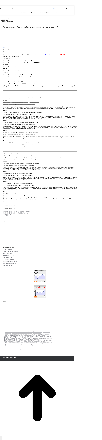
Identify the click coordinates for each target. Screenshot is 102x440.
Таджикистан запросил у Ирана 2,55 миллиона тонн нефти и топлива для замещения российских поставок (27, 343)
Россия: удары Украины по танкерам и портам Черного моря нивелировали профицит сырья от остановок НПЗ (27, 334)
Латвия (4, 195)
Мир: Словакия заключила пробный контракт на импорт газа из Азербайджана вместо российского (23, 112)
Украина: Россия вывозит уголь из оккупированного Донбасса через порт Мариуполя (20, 122)
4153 (14, 205)
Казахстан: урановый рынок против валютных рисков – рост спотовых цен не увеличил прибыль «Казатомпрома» (28, 340)
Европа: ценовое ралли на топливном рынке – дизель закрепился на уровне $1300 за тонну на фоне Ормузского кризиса (29, 336)
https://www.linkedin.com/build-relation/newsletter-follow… (19, 76)
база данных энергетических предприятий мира (13, 213)
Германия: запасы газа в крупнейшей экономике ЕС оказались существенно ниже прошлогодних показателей (27, 332)
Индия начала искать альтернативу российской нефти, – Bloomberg (18, 328)
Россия (4, 165)
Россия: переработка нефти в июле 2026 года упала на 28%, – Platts (18, 337)
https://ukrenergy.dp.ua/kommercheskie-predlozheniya (43, 54)
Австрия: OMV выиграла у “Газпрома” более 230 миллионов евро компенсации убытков (21, 81)
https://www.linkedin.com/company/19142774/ (24, 74)
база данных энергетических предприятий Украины (13, 211)
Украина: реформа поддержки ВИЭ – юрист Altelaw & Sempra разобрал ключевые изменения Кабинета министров (28, 338)
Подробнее (5, 89)
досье (4, 214)
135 (9, 205)
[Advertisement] (21, 2)
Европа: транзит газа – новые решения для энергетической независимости (18, 183)
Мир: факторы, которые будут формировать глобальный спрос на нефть (17, 173)
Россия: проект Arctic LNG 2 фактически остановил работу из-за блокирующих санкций (21, 163)
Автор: (13, 83)
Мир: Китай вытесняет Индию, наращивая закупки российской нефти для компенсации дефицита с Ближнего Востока (29, 342)
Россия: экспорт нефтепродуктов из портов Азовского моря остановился (20, 347)
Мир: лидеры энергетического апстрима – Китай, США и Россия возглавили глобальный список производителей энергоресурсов (31, 346)
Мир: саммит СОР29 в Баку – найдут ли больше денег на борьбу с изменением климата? (21, 142)
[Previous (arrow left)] (0, 438)
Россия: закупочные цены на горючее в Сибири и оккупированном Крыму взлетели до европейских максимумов (28, 331)
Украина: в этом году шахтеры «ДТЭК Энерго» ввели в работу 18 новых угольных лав (20, 132)
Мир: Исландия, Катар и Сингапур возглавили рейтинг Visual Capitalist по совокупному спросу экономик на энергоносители (30, 329)
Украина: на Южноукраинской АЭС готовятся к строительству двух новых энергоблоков (21, 102)
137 (11, 205)
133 (6, 205)
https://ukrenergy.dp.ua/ (20, 70)
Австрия (4, 83)
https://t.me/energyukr (20, 66)
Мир (4, 93)
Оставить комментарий (30, 83)
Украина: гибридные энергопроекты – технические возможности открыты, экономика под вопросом (25, 335)
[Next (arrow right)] (1, 438)
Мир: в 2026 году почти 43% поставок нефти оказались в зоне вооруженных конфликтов (23, 333)
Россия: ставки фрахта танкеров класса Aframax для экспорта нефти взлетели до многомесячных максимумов (27, 344)
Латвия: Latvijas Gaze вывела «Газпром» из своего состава (14, 193)
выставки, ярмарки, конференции (10, 216)
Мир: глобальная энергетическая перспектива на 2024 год (14, 153)
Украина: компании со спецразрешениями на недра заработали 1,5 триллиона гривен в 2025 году (25, 341)
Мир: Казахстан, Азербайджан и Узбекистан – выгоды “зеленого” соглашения (18, 91)
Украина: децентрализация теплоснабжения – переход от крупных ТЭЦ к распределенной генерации (25, 345)
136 (10, 205)
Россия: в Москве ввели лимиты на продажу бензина (16, 349)
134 (7, 205)
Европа (4, 185)
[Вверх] (37, 434)
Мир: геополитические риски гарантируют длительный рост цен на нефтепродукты (22, 339)
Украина (4, 104)
